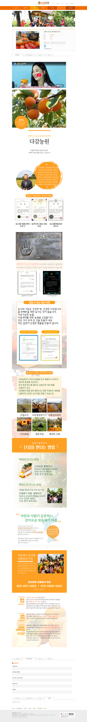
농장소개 (16, 7)
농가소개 (14, 708)
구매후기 (40, 658)
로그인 (53, 3)
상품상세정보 (17, 658)
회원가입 (57, 3)
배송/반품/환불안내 (29, 698)
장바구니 (62, 3)
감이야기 (43, 7)
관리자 (45, 708)
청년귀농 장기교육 (61, 7)
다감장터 (34, 7)
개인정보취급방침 (19, 708)
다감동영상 (70, 7)
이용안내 (26, 708)
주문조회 (67, 3)
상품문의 (49, 658)
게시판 (52, 7)
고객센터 (35, 708)
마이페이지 (72, 3)
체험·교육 (26, 7)
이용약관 (30, 708)
